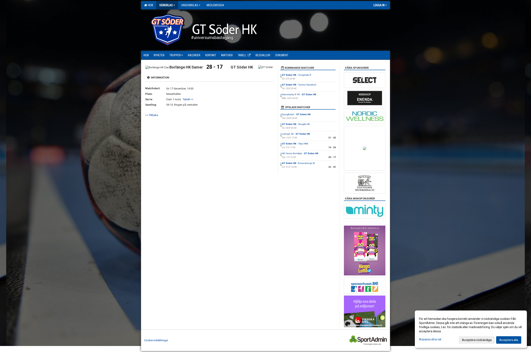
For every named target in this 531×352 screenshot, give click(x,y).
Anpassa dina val (430, 339)
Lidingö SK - (296, 134)
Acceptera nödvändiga (477, 340)
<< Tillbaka (151, 115)
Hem (150, 5)
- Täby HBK (295, 143)
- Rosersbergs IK (298, 163)
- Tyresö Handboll (299, 84)
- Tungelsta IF (296, 75)
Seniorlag (166, 5)
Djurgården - (296, 114)
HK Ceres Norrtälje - (300, 153)
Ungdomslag (189, 5)
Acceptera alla (508, 340)
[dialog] (471, 329)
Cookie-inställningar (156, 340)
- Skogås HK (296, 124)
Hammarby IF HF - (299, 94)
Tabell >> (188, 99)
